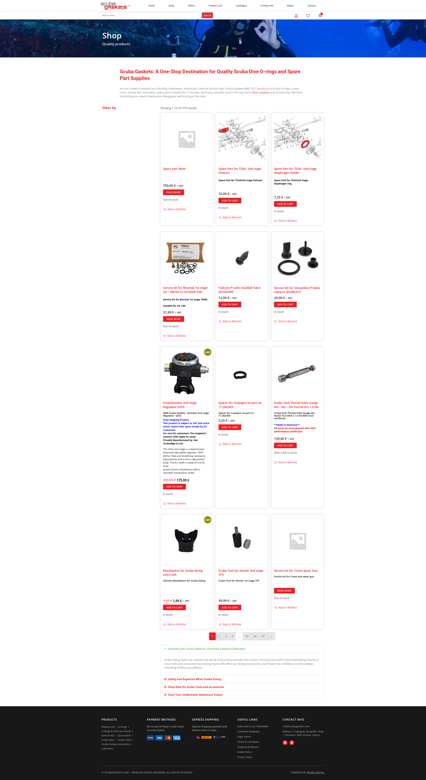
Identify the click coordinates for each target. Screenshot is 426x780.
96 (255, 636)
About (290, 5)
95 (246, 636)
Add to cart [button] (230, 200)
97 (263, 636)
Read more (173, 192)
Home (151, 5)
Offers (191, 5)
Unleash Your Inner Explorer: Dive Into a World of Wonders (206, 649)
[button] (174, 209)
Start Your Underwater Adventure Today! (195, 695)
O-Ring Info (267, 5)
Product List (215, 5)
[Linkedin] (291, 742)
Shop (171, 5)
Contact (311, 5)
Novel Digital (315, 772)
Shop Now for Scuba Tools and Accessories (196, 687)
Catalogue (241, 5)
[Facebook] (285, 742)
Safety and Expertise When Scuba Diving (194, 679)
